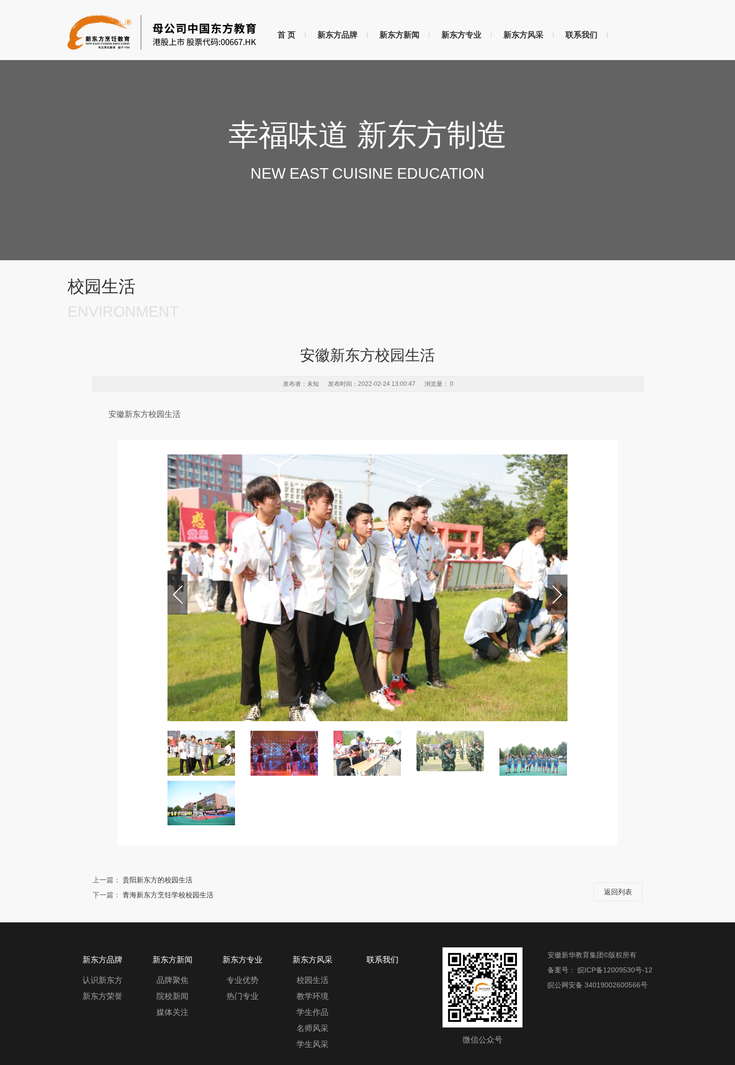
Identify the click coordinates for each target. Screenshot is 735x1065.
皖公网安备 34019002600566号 (598, 985)
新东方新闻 (400, 35)
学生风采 (312, 1044)
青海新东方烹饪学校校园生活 (168, 895)
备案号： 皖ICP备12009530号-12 (600, 970)
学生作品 (312, 1012)
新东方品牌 (338, 35)
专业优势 (242, 980)
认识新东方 (102, 980)
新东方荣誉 (102, 996)
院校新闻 (172, 996)
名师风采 (312, 1028)
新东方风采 (524, 35)
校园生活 (312, 980)
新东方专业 (462, 35)
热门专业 (242, 996)
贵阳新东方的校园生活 (157, 880)
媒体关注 (172, 1012)
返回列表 (618, 892)
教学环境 (312, 996)
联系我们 (582, 35)
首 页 (287, 35)
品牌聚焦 (172, 980)
